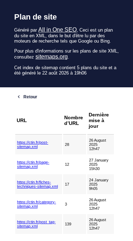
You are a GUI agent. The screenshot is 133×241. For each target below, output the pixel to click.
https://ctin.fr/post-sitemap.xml (32, 144)
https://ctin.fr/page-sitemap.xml (33, 164)
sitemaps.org (51, 57)
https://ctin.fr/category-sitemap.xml (36, 204)
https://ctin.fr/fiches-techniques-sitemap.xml (37, 184)
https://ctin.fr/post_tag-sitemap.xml (36, 224)
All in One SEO (57, 30)
